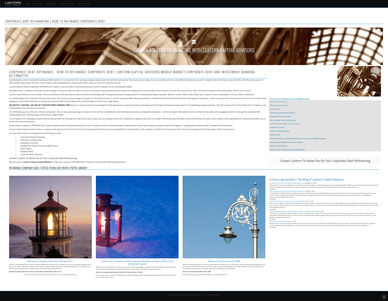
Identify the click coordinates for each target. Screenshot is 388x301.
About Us (37, 4)
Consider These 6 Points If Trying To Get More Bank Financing (287, 183)
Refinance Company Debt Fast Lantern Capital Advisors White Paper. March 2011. (35, 271)
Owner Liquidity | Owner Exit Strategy (283, 120)
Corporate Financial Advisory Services (282, 113)
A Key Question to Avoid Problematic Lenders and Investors (287, 191)
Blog (73, 3)
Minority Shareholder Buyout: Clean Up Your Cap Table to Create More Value (292, 211)
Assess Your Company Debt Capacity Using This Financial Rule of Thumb (119, 272)
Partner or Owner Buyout (278, 146)
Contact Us (82, 4)
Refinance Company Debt (31, 139)
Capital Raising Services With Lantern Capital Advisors (285, 124)
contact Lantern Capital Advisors (37, 161)
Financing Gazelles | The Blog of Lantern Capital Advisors (307, 179)
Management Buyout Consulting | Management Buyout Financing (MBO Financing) (298, 138)
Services (50, 4)
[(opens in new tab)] (50, 217)
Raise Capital (26, 148)
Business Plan (274, 109)
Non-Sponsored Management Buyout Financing (286, 142)
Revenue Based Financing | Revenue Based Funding (287, 149)
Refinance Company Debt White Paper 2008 (197, 271)
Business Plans (26, 151)
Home (27, 3)
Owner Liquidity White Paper (278, 221)
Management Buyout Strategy (280, 116)
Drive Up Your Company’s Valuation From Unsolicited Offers (287, 201)
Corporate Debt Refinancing (279, 131)
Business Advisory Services (279, 105)
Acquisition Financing (29, 142)
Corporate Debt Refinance (31, 154)
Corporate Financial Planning (32, 137)
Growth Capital (275, 135)
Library (62, 4)
